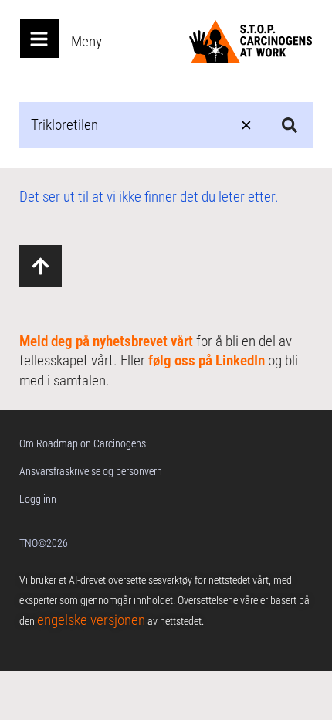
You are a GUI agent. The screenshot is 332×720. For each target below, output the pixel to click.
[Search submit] (289, 125)
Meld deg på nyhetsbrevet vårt (106, 341)
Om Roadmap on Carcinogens (82, 443)
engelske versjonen (91, 620)
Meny (86, 41)
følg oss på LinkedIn (206, 360)
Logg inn (37, 499)
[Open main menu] (39, 38)
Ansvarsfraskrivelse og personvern (90, 471)
